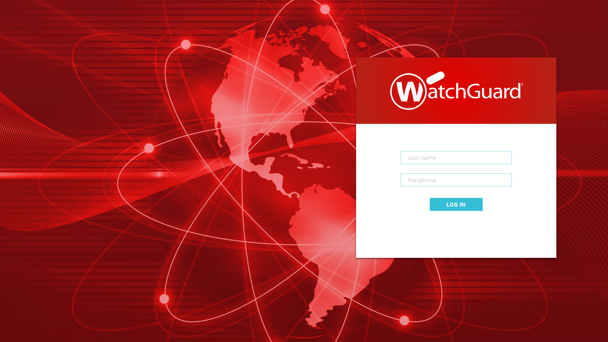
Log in (456, 204)
